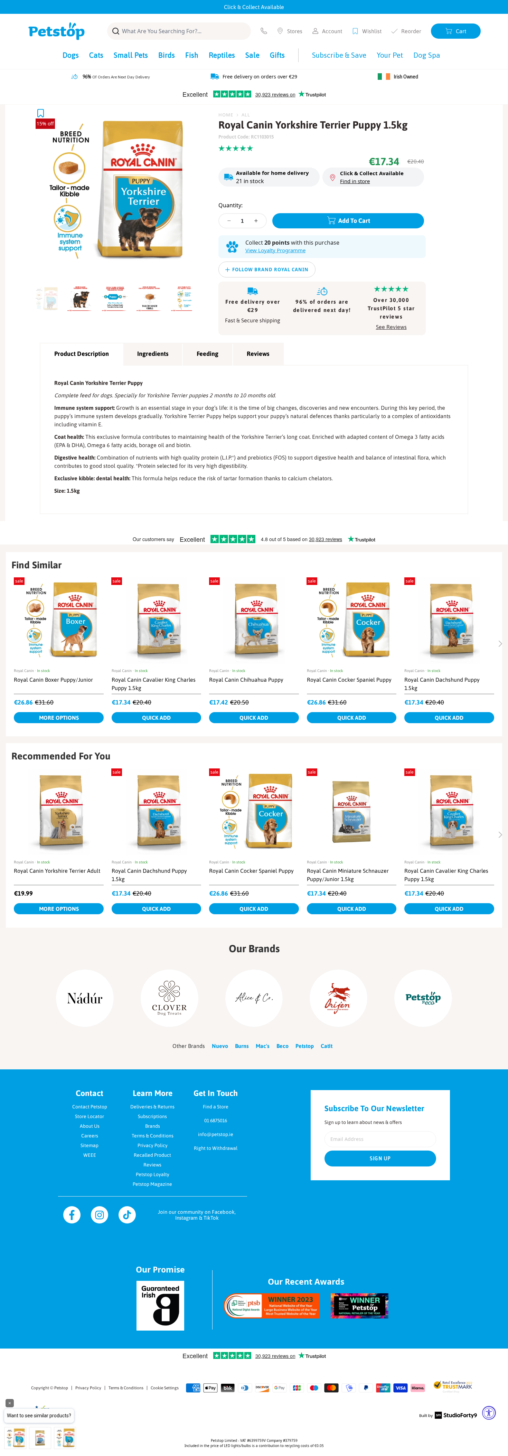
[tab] (48, 296)
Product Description (81, 353)
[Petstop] (56, 31)
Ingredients (152, 353)
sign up (380, 1158)
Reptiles (222, 55)
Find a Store (215, 1106)
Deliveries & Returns (152, 1106)
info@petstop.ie (215, 1134)
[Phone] (264, 31)
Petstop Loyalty (152, 1174)
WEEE (89, 1155)
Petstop (61, 1388)
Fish (191, 55)
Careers (89, 1135)
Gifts (277, 55)
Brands (152, 1126)
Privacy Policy (153, 1145)
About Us (90, 1126)
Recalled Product (152, 1155)
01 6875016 (215, 1120)
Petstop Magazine (152, 1184)
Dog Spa (426, 55)
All (246, 115)
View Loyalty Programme (275, 250)
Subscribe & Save (339, 55)
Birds (166, 55)
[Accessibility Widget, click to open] (489, 1413)
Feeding (207, 353)
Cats (96, 55)
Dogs (71, 55)
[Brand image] (85, 998)
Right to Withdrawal (215, 1148)
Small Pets (131, 55)
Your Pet (390, 55)
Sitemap (89, 1145)
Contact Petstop (89, 1106)
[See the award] (272, 1305)
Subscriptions (152, 1116)
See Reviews (391, 327)
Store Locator (89, 1116)
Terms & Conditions (152, 1135)
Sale (252, 55)
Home (225, 115)
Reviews (258, 353)
